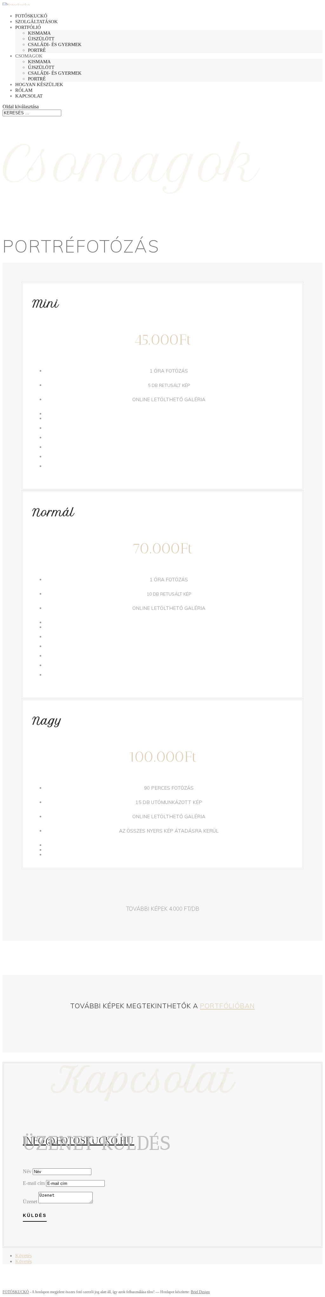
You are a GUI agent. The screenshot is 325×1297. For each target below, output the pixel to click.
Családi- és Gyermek (55, 44)
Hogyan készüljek (39, 84)
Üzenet (30, 1201)
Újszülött (41, 38)
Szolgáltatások (36, 21)
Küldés (35, 1215)
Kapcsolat (29, 95)
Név (27, 1171)
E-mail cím (34, 1183)
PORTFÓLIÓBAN (227, 1006)
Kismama (39, 33)
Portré (37, 50)
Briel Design (200, 1292)
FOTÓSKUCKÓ (16, 1292)
